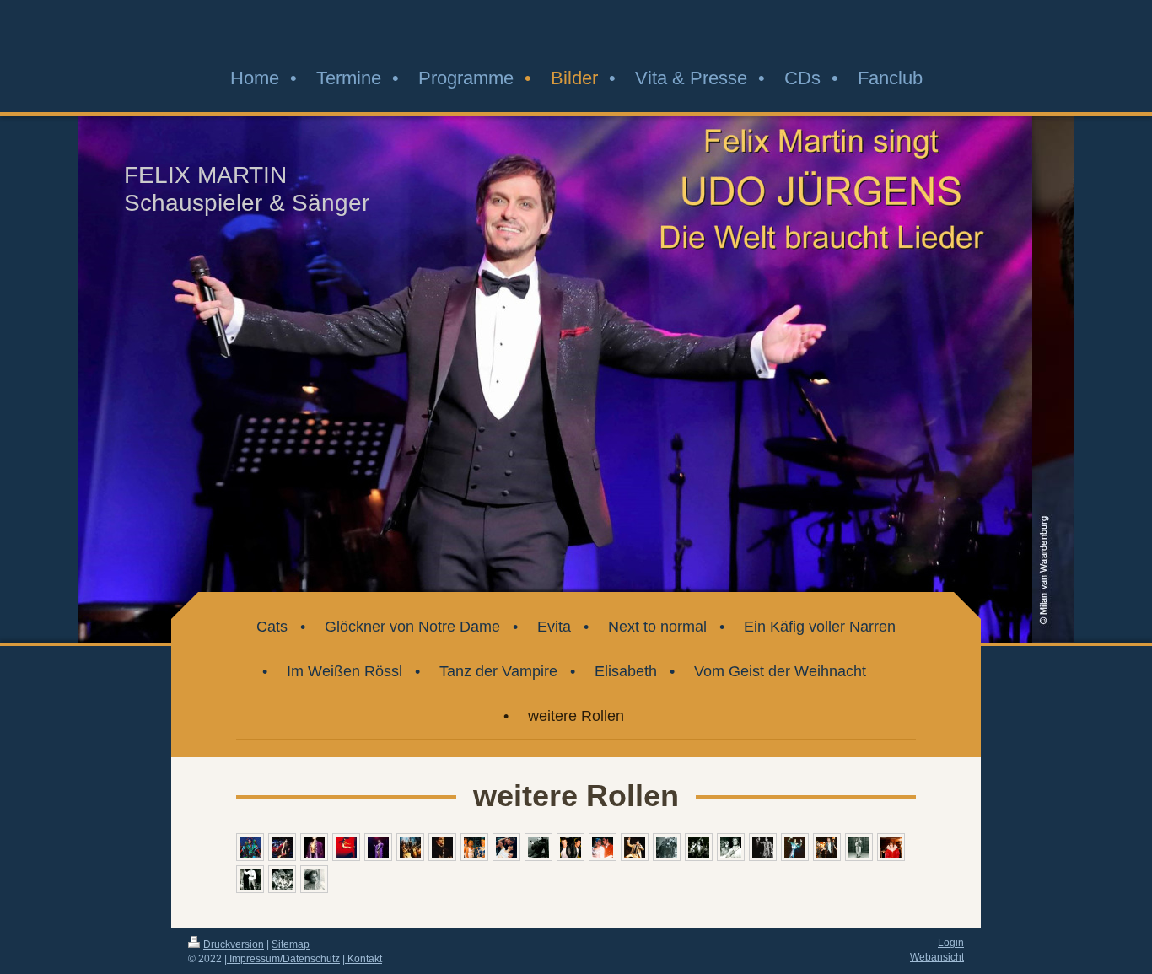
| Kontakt (362, 958)
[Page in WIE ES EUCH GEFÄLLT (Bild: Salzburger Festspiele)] (282, 879)
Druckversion (233, 944)
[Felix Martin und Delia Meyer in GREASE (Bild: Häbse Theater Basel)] (602, 847)
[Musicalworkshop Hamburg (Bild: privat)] (858, 847)
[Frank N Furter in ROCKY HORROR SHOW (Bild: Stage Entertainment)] (378, 847)
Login (951, 942)
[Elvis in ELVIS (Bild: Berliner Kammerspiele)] (634, 847)
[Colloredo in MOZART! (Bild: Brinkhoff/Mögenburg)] (282, 847)
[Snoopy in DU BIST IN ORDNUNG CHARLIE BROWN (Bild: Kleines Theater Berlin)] (346, 847)
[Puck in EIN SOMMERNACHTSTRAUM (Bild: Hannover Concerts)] (250, 847)
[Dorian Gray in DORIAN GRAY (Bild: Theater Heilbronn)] (698, 847)
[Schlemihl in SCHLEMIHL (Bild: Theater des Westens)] (826, 847)
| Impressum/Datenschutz (282, 958)
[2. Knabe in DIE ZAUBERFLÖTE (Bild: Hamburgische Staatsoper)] (314, 879)
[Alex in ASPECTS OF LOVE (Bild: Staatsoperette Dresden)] (506, 847)
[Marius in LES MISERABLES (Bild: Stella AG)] (410, 847)
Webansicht (937, 956)
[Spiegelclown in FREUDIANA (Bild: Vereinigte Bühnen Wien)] (794, 847)
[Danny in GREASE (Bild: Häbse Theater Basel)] (570, 847)
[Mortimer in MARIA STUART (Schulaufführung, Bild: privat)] (891, 847)
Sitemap (291, 944)
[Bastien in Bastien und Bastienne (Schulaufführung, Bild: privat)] (250, 879)
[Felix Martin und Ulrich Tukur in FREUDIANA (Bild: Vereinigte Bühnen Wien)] (762, 847)
